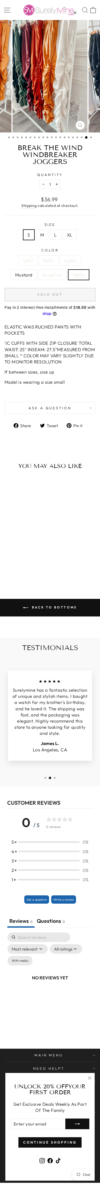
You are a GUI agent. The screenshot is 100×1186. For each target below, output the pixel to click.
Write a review (63, 899)
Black (48, 260)
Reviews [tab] (21, 920)
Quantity (50, 175)
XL (70, 235)
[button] (50, 842)
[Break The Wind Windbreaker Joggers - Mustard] (28, 562)
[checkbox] (20, 960)
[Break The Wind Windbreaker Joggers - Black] (16, 562)
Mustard (24, 275)
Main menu (48, 1055)
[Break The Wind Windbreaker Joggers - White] (22, 567)
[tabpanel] (50, 983)
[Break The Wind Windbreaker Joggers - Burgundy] (34, 562)
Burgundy (52, 275)
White (79, 275)
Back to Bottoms (53, 607)
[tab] (51, 921)
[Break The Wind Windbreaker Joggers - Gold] (9, 562)
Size (50, 224)
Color (50, 250)
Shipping (29, 205)
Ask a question (50, 408)
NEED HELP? (48, 1068)
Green (70, 260)
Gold (28, 260)
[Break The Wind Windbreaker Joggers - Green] (22, 562)
